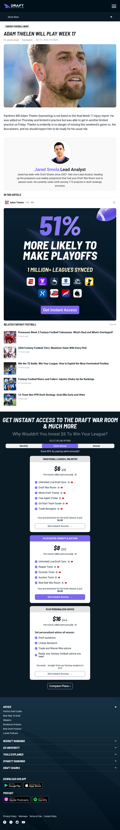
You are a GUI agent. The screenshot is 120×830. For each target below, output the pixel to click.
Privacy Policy (10, 816)
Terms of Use (35, 816)
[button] (72, 482)
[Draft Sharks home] (14, 6)
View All (113, 325)
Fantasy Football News (17, 26)
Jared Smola (13, 40)
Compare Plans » (60, 686)
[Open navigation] (114, 6)
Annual (96, 446)
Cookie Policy (50, 816)
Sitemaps (23, 816)
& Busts (17, 724)
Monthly (24, 446)
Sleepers (7, 720)
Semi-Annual (60, 446)
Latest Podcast (10, 733)
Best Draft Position (12, 729)
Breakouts (8, 724)
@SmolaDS (27, 40)
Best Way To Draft (11, 715)
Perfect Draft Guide (12, 711)
